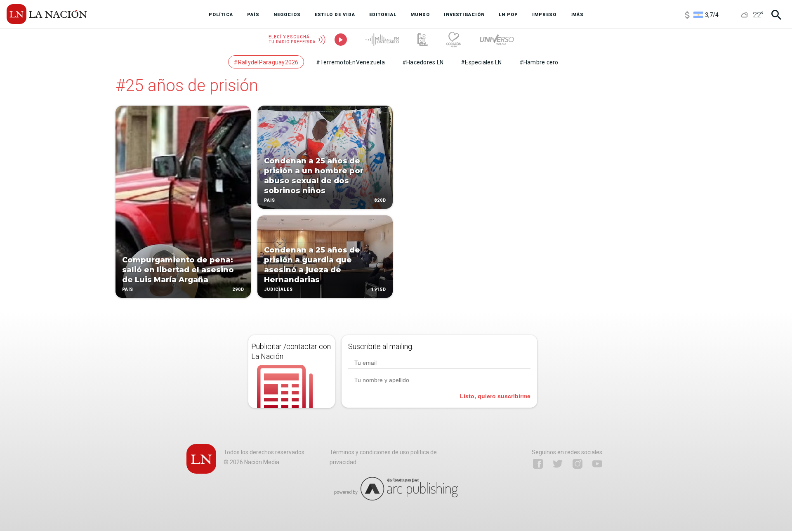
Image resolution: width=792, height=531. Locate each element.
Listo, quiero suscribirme (495, 396)
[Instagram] (577, 463)
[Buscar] (776, 15)
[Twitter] (557, 463)
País (127, 289)
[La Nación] (47, 14)
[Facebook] (537, 463)
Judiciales (278, 289)
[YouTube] (597, 463)
